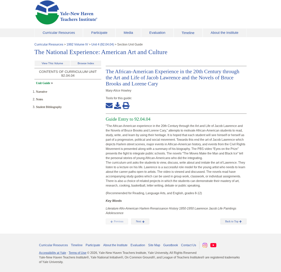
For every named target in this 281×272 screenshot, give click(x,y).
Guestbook (170, 245)
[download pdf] (117, 105)
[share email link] (109, 105)
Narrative (41, 91)
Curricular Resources (59, 33)
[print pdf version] (126, 105)
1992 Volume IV (77, 44)
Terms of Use (77, 252)
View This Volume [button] (52, 63)
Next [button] (139, 221)
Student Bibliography (49, 107)
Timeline (188, 33)
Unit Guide (43, 83)
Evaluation (157, 33)
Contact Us (188, 245)
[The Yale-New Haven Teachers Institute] (104, 12)
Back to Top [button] (232, 221)
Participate (99, 33)
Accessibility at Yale (52, 252)
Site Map (154, 245)
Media (128, 33)
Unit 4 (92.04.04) (102, 44)
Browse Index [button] (86, 63)
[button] (259, 265)
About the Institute (224, 33)
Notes (39, 99)
